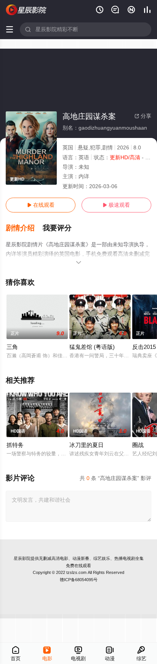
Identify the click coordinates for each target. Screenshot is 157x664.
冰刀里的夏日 (86, 445)
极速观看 (116, 205)
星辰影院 (22, 558)
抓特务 (15, 445)
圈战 (138, 445)
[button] (24, 228)
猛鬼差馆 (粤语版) (92, 347)
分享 (143, 116)
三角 (12, 347)
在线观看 (40, 205)
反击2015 (144, 347)
